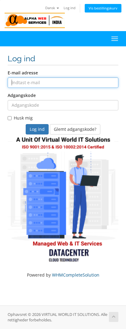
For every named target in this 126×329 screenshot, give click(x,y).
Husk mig (23, 118)
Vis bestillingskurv (103, 8)
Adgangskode (22, 95)
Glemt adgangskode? (75, 129)
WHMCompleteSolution (75, 275)
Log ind (70, 7)
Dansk (50, 7)
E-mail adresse (23, 73)
